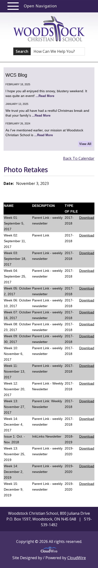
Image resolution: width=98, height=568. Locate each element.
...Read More (45, 96)
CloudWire (76, 557)
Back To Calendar (78, 158)
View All (85, 144)
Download (86, 218)
